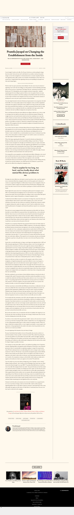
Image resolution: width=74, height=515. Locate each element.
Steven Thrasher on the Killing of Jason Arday (13, 481)
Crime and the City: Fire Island (61, 136)
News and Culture (24, 19)
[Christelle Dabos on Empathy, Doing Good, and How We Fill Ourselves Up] (61, 478)
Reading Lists (47, 19)
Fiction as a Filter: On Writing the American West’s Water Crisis (29, 481)
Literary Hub (37, 17)
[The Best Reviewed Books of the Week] (61, 174)
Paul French (61, 138)
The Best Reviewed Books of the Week (61, 187)
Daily (61, 100)
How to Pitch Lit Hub (37, 502)
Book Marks (63, 19)
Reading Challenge (55, 19)
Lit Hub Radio (40, 19)
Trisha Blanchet (61, 153)
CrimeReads (69, 19)
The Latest (37, 467)
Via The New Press (25, 63)
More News (60, 115)
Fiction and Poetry (15, 19)
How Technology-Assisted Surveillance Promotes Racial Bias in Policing (45, 481)
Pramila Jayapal (9, 68)
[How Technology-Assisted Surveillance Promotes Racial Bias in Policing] (45, 478)
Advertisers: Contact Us (37, 504)
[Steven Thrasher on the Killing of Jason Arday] (13, 478)
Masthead (37, 495)
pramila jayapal (25, 418)
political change (18, 418)
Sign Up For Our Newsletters (37, 500)
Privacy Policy (37, 506)
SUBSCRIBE (60, 37)
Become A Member (33, 19)
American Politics (11, 418)
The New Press (32, 418)
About (37, 498)
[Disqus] (25, 445)
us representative (40, 418)
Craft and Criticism (6, 19)
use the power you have (25, 420)
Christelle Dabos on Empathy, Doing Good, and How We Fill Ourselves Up (60, 481)
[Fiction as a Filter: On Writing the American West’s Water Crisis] (29, 478)
